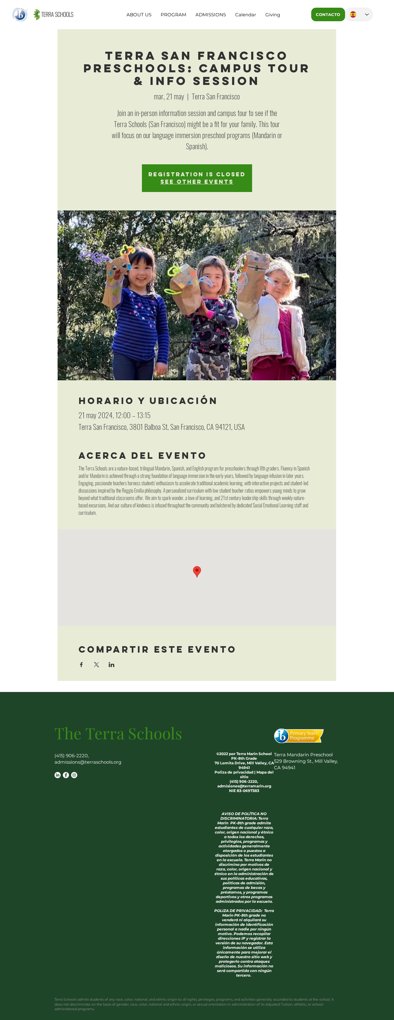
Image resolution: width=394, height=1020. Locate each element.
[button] (139, 15)
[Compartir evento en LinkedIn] (112, 664)
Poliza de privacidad (234, 772)
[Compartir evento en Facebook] (81, 664)
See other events (197, 181)
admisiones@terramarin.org (244, 786)
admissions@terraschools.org (87, 762)
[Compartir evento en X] (96, 664)
